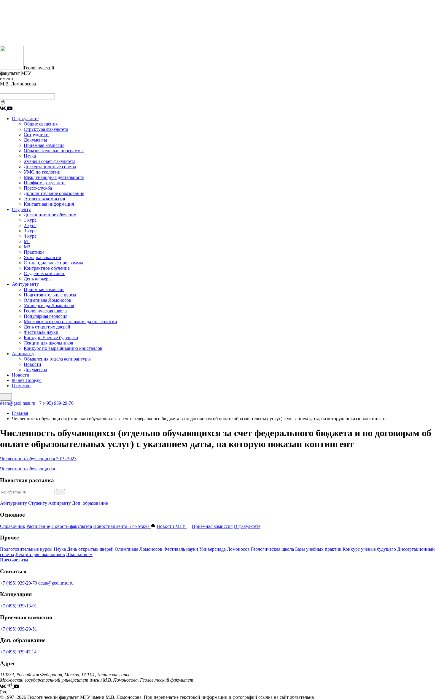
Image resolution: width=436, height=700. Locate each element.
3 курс (30, 230)
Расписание (38, 526)
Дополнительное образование (54, 193)
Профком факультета (45, 182)
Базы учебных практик (318, 549)
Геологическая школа (45, 310)
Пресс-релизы (14, 559)
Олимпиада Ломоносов (47, 300)
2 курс (30, 225)
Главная (20, 413)
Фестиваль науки (41, 332)
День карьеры (38, 278)
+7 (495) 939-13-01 (18, 605)
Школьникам (79, 554)
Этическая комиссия (44, 198)
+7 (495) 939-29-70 (55, 403)
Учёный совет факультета (49, 161)
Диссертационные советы (50, 166)
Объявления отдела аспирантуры (57, 358)
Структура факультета (46, 129)
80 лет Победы (27, 380)
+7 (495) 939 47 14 (18, 651)
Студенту (21, 209)
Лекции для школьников (48, 342)
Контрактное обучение (47, 268)
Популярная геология (45, 316)
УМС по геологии (42, 171)
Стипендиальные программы (53, 262)
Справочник (12, 526)
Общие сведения (41, 123)
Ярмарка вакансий (42, 257)
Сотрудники (36, 134)
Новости (32, 364)
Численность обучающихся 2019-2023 (38, 458)
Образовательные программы (54, 150)
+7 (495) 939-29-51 (18, 628)
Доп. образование (90, 503)
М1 (27, 241)
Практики (34, 252)
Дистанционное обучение (50, 214)
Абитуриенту (25, 284)
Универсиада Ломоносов (49, 305)
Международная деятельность (54, 177)
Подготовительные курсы (50, 294)
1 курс (30, 220)
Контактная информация (49, 204)
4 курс (30, 236)
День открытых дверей (47, 326)
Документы (35, 139)
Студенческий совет (44, 273)
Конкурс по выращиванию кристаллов (63, 348)
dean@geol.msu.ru (17, 403)
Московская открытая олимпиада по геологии (70, 321)
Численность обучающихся (27, 468)
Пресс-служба (38, 188)
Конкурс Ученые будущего (51, 337)
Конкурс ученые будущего (369, 549)
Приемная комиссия (44, 145)
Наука (30, 155)
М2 (27, 246)
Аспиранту (23, 353)
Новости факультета (71, 526)
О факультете (25, 118)
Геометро (21, 385)
